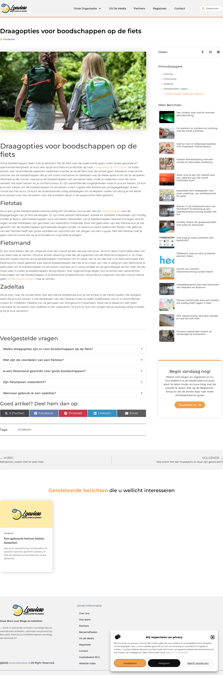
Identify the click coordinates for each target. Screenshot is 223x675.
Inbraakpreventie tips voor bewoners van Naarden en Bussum (197, 286)
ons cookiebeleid (179, 652)
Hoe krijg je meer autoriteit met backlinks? (194, 239)
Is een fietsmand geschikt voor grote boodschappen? (73, 371)
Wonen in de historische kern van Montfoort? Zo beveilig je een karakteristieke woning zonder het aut (196, 210)
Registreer (160, 8)
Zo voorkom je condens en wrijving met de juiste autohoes (196, 129)
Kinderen (9, 39)
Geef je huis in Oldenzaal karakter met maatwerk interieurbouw (196, 145)
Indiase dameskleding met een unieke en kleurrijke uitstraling (194, 160)
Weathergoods (111, 211)
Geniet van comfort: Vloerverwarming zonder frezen (194, 270)
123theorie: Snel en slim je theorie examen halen (195, 255)
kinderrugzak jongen (21, 278)
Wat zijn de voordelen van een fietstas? (73, 360)
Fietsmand (169, 79)
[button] (212, 637)
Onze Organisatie (85, 8)
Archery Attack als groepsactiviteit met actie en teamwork (196, 223)
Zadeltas (168, 83)
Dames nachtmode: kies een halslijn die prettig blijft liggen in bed (197, 301)
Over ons (84, 613)
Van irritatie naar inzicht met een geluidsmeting (195, 114)
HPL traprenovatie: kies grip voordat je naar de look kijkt (197, 317)
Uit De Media (117, 8)
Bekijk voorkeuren (198, 663)
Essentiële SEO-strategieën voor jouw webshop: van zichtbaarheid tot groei (196, 193)
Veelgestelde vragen (175, 88)
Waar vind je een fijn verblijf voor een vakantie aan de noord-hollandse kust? (195, 178)
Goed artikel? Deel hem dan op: (185, 93)
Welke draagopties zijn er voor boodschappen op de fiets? (73, 349)
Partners (139, 8)
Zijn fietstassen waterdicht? (73, 382)
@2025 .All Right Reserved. (27, 662)
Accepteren (130, 663)
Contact (179, 8)
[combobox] (211, 8)
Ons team (85, 619)
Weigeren (164, 663)
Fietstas (168, 74)
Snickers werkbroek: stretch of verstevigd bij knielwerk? (194, 333)
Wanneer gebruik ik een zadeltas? (73, 393)
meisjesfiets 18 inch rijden (110, 167)
